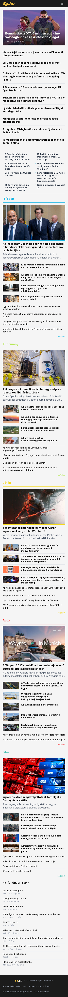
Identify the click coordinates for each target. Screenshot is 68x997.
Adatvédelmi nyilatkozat (14, 986)
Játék (7, 482)
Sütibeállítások (41, 991)
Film (6, 752)
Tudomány (10, 344)
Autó (6, 620)
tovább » (61, 336)
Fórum (46, 986)
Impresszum (35, 986)
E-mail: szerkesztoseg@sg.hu (17, 991)
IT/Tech (8, 198)
